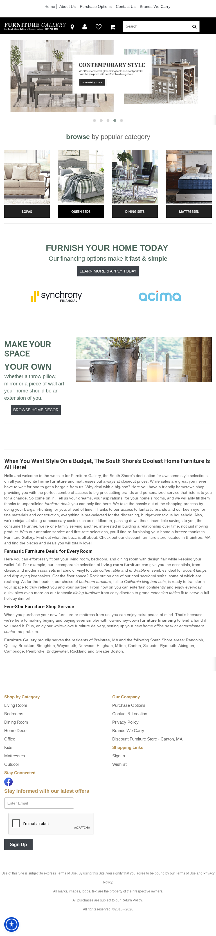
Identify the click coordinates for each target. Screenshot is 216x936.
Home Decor (16, 730)
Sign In (118, 755)
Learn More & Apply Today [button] (108, 271)
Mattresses (14, 755)
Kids (8, 747)
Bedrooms (13, 713)
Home (49, 6)
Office (9, 739)
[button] (84, 27)
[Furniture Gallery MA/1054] (35, 26)
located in (167, 537)
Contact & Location (129, 713)
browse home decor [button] (35, 410)
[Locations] (72, 27)
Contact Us (126, 6)
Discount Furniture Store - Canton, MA (147, 739)
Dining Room (16, 722)
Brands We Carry (155, 6)
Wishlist (119, 764)
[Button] (194, 26)
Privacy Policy (125, 722)
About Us (67, 6)
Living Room (15, 705)
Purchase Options (96, 6)
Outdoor (11, 764)
